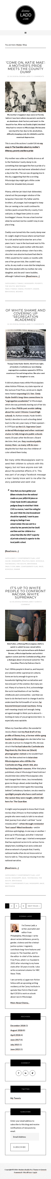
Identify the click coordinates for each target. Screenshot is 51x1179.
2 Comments (38, 76)
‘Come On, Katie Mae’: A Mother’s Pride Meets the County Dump (25, 67)
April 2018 (15, 1035)
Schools (40, 561)
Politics (26, 561)
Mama (21, 289)
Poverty (38, 283)
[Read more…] (32, 276)
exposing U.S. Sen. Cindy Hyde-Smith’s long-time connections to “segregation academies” (24, 397)
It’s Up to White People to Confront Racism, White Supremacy (25, 592)
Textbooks (10, 564)
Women (19, 292)
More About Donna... (19, 1003)
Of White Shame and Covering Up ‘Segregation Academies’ (26, 315)
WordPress (27, 1172)
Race (32, 561)
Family (21, 283)
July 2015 (14, 1044)
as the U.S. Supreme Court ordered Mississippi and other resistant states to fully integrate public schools (24, 430)
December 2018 (17, 1025)
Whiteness (21, 286)
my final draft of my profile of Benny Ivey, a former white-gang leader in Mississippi (25, 735)
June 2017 (15, 1040)
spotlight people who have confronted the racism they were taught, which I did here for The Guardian (24, 798)
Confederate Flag (26, 558)
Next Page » (34, 906)
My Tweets (15, 1098)
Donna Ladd (25, 15)
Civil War (15, 566)
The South (10, 286)
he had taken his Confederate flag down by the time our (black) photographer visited (24, 750)
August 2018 (16, 1030)
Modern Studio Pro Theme (28, 1170)
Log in (35, 1172)
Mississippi (29, 283)
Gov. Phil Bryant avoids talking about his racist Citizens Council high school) (23, 412)
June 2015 (15, 1049)
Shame (36, 289)
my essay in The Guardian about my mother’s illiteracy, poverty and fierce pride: (24, 147)
